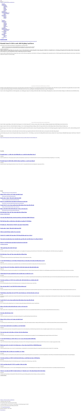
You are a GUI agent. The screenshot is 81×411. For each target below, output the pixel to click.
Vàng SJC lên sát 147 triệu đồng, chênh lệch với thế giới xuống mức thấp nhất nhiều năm (19, 267)
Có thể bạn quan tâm (4, 244)
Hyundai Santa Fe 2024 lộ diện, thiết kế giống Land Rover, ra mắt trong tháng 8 (17, 160)
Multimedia (3, 34)
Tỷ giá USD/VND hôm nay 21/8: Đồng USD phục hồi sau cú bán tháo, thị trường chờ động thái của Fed (22, 260)
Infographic (5, 35)
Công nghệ (5, 9)
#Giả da (32, 137)
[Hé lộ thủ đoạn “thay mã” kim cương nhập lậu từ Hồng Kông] (10, 210)
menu (1, 0)
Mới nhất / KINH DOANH (5, 214)
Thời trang (5, 17)
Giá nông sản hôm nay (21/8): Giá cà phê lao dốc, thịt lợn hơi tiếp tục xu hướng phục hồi (19, 280)
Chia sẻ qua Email (29, 41)
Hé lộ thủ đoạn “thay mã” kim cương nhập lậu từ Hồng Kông (13, 212)
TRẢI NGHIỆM (4, 31)
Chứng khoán (5, 6)
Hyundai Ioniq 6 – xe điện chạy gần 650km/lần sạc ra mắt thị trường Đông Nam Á (18, 154)
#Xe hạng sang (23, 137)
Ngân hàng (5, 24)
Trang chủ (3, 3)
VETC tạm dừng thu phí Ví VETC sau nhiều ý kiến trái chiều (13, 364)
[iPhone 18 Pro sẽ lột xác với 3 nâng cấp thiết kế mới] (9, 192)
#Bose (26, 137)
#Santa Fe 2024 (2, 137)
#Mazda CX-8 (35, 137)
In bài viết (25, 41)
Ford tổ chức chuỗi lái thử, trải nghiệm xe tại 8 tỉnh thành (12, 325)
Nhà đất (5, 8)
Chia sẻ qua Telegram (21, 41)
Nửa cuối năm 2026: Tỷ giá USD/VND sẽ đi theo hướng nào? (13, 286)
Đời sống (5, 18)
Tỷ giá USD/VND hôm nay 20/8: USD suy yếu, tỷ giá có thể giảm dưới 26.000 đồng (18, 338)
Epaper (3, 37)
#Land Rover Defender (15, 137)
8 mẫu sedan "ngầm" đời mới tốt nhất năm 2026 (10, 198)
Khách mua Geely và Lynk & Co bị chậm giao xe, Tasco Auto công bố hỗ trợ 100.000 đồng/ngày (21, 345)
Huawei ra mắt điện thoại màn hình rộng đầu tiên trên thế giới (13, 201)
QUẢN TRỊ (3, 11)
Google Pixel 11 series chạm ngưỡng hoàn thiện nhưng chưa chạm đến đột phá (17, 205)
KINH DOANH (4, 5)
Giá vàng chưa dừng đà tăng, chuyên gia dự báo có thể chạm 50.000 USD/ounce (17, 217)
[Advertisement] (25, 144)
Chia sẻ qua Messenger (9, 41)
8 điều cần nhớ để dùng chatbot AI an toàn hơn (10, 231)
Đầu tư (5, 7)
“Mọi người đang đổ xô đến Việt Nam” (8, 247)
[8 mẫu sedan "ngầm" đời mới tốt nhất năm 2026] (8, 196)
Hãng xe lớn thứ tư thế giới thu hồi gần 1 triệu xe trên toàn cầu (13, 208)
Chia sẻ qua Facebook (3, 41)
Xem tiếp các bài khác (3, 375)
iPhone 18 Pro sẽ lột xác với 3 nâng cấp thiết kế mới (11, 194)
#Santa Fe (19, 137)
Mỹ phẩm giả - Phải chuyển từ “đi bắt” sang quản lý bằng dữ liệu (14, 224)
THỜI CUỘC (4, 4)
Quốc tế (5, 14)
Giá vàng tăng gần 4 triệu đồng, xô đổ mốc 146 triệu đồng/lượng (14, 332)
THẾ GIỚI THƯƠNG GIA (5, 29)
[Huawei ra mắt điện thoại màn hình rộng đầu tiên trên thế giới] (10, 199)
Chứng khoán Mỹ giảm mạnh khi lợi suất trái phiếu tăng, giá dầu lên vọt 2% (16, 273)
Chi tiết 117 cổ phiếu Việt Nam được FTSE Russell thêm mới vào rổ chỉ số (16, 235)
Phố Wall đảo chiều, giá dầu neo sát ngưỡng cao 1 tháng (12, 351)
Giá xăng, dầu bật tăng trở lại (6, 312)
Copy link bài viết (34, 41)
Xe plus (5, 10)
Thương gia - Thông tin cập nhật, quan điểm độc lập (7, 2)
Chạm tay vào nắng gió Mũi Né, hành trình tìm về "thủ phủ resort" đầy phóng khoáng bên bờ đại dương (22, 370)
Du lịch (5, 16)
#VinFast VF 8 (29, 137)
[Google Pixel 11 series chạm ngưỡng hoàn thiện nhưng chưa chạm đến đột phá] (13, 203)
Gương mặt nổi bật (6, 13)
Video (4, 36)
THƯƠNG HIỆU (4, 28)
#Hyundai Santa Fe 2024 (8, 137)
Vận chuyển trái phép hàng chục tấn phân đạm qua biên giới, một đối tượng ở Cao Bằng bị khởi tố (21, 238)
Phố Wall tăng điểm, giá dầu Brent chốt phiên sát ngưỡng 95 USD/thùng (15, 221)
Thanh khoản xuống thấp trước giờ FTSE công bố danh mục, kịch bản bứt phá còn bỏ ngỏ (19, 292)
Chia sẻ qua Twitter (15, 41)
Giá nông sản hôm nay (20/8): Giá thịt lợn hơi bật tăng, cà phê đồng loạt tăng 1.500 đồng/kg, (20, 357)
